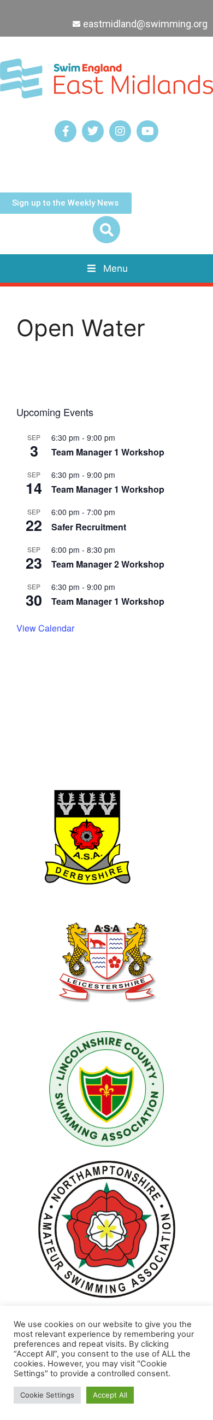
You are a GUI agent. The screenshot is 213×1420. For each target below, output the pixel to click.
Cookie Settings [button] (47, 1394)
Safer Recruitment (88, 527)
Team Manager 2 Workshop (107, 564)
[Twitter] (93, 131)
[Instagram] (120, 131)
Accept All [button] (110, 1394)
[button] (106, 229)
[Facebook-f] (65, 131)
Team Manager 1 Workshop (107, 452)
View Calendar (45, 628)
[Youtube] (147, 131)
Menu (115, 268)
